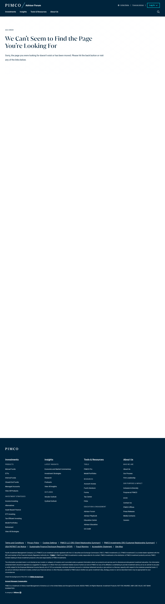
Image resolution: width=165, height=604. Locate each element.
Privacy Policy (33, 543)
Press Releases (129, 511)
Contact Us (127, 503)
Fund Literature (90, 488)
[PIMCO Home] (23, 5)
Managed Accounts (12, 486)
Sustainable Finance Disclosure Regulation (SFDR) (51, 546)
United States (124, 5)
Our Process (128, 473)
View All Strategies (12, 531)
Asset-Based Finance (13, 510)
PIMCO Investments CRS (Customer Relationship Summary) (129, 543)
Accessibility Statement (102, 546)
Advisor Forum (89, 511)
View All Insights (51, 486)
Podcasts (48, 482)
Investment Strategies (53, 473)
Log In (152, 5)
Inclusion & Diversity (130, 488)
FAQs (86, 501)
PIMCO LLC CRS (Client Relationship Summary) (80, 543)
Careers (126, 520)
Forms (86, 492)
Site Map (119, 546)
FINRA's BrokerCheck (36, 577)
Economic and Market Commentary (58, 469)
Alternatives (9, 505)
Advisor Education (91, 524)
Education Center (90, 520)
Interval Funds (10, 478)
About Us (126, 469)
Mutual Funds (10, 469)
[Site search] (158, 13)
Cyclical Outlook (51, 501)
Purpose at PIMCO (130, 492)
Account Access (90, 484)
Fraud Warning (82, 546)
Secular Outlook (50, 497)
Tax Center (88, 497)
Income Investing (11, 501)
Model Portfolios (11, 523)
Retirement (9, 527)
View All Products (11, 491)
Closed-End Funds (12, 482)
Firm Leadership (129, 478)
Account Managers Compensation (16, 581)
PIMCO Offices (128, 507)
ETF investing (10, 514)
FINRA (53, 555)
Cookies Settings (50, 543)
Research (48, 478)
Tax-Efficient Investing (13, 518)
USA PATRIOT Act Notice (15, 546)
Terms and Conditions (14, 543)
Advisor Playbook (90, 516)
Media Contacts (129, 516)
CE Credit (87, 529)
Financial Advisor (138, 5)
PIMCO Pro (88, 469)
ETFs (7, 473)
